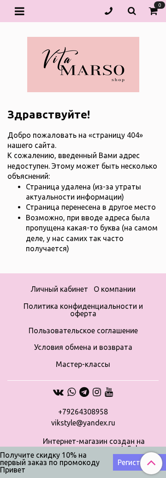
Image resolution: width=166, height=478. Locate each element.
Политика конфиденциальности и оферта (83, 310)
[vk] (58, 392)
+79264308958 (83, 411)
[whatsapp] (71, 392)
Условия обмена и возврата (83, 347)
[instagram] (97, 392)
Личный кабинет (59, 289)
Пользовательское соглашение (83, 330)
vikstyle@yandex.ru (83, 423)
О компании (115, 289)
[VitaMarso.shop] (83, 62)
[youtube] (109, 392)
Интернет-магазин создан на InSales (94, 444)
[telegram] (84, 392)
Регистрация (139, 462)
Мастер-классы (83, 364)
